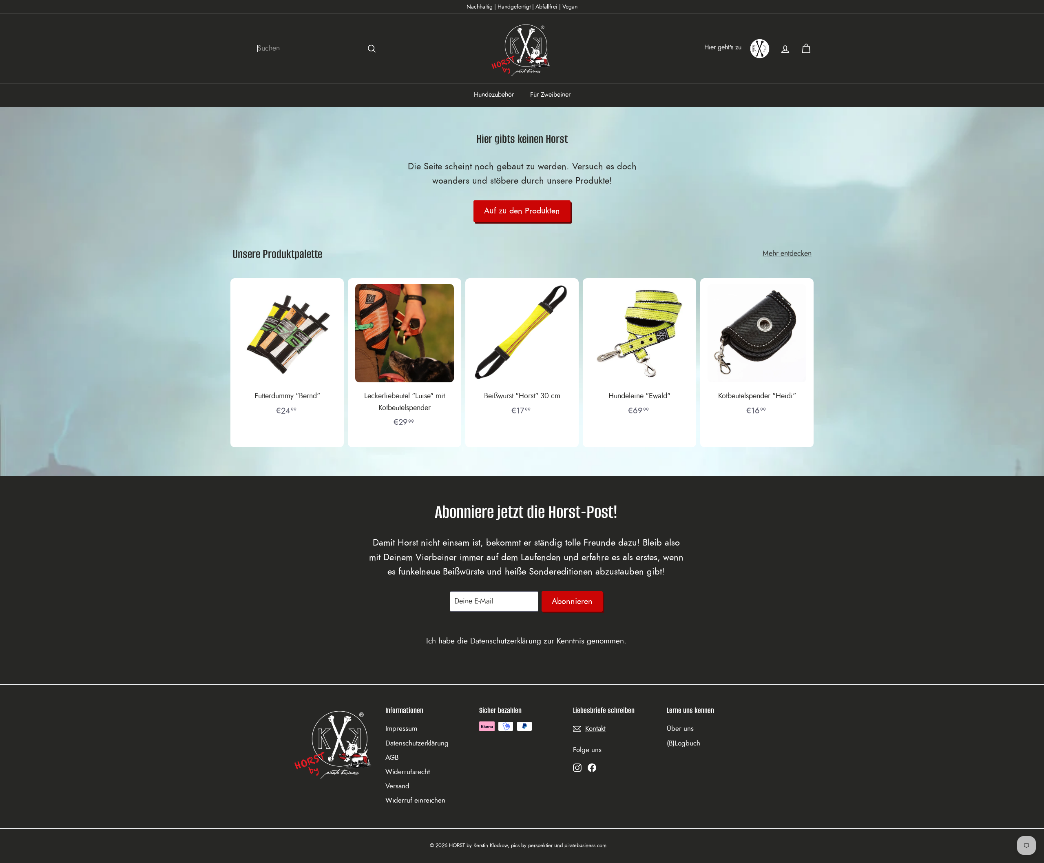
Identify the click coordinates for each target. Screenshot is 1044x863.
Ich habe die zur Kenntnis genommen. (526, 641)
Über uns (680, 728)
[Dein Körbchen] (806, 49)
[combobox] (318, 48)
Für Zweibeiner (550, 94)
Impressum (401, 728)
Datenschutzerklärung (505, 641)
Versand (397, 786)
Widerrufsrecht (407, 771)
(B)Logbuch (683, 743)
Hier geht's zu (722, 47)
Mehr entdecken (787, 253)
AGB (391, 757)
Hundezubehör (494, 94)
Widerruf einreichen (415, 800)
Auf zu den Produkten (522, 211)
